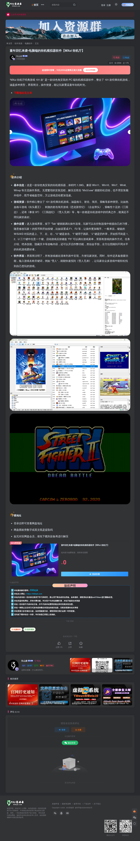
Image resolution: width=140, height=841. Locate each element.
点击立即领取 (90, 70)
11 (37, 665)
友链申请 (55, 803)
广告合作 (87, 803)
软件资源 (18, 43)
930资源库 (70, 807)
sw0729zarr (97, 597)
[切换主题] (134, 823)
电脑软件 (28, 43)
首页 (36, 4)
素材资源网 (66, 803)
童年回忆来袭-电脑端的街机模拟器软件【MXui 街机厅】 (47, 50)
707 (30, 665)
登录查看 (96, 574)
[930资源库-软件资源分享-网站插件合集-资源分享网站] (15, 802)
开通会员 (129, 4)
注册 (109, 5)
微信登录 (71, 742)
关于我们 (97, 803)
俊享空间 (77, 803)
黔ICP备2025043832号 (83, 807)
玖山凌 (19, 56)
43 (43, 665)
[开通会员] (134, 811)
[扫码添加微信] (134, 817)
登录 (103, 5)
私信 (127, 57)
